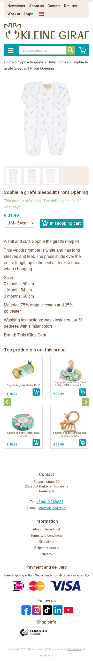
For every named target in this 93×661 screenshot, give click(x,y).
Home (9, 62)
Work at (13, 14)
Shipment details (46, 548)
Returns (70, 6)
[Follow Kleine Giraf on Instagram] (36, 610)
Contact (54, 6)
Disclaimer (47, 542)
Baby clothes (58, 62)
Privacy (46, 554)
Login (28, 14)
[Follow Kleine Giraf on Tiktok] (46, 610)
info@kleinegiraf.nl (52, 508)
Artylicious (46, 655)
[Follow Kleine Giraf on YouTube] (68, 610)
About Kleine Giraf (46, 529)
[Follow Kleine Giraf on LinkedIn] (57, 610)
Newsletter (16, 6)
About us (36, 6)
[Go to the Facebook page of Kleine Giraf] (25, 610)
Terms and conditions (46, 535)
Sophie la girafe (30, 62)
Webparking (74, 649)
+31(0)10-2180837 (49, 502)
